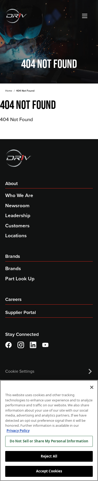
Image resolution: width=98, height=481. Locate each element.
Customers (17, 225)
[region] (49, 430)
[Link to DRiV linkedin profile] (33, 345)
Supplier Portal (20, 312)
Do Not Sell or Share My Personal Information (49, 441)
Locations (16, 235)
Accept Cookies (49, 471)
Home (8, 91)
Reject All (49, 456)
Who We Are (19, 195)
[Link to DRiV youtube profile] (45, 345)
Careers (13, 299)
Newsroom (17, 205)
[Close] (91, 387)
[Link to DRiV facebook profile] (8, 345)
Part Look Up (19, 278)
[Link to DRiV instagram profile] (21, 345)
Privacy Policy (18, 430)
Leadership (17, 215)
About (11, 183)
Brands (12, 256)
